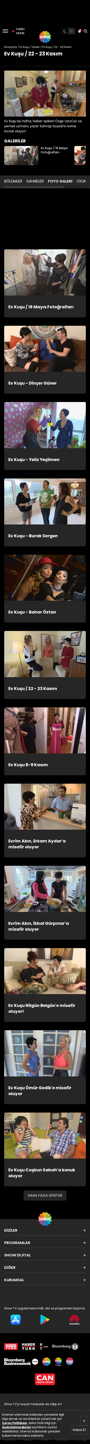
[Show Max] (70, 1362)
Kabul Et (79, 1429)
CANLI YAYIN (19, 31)
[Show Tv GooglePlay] (45, 1320)
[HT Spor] (43, 1347)
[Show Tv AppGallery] (74, 1320)
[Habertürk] (11, 1347)
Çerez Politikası (14, 1423)
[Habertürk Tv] (28, 1347)
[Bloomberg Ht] (65, 1347)
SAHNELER (35, 181)
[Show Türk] (58, 1362)
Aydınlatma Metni (16, 1427)
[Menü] (5, 31)
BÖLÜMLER (13, 181)
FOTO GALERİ (60, 181)
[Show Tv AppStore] (15, 1320)
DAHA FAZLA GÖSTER (45, 1195)
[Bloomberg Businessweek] (21, 1362)
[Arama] (85, 31)
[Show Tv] (45, 37)
